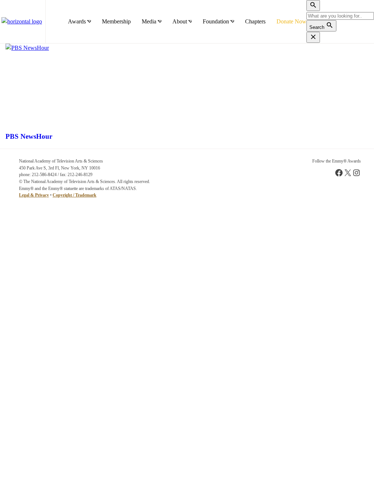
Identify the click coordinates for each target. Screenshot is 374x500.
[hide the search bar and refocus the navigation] (313, 37)
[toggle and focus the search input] (313, 5)
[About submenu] (190, 21)
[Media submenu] (159, 21)
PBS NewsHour (28, 136)
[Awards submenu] (89, 21)
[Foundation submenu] (232, 21)
